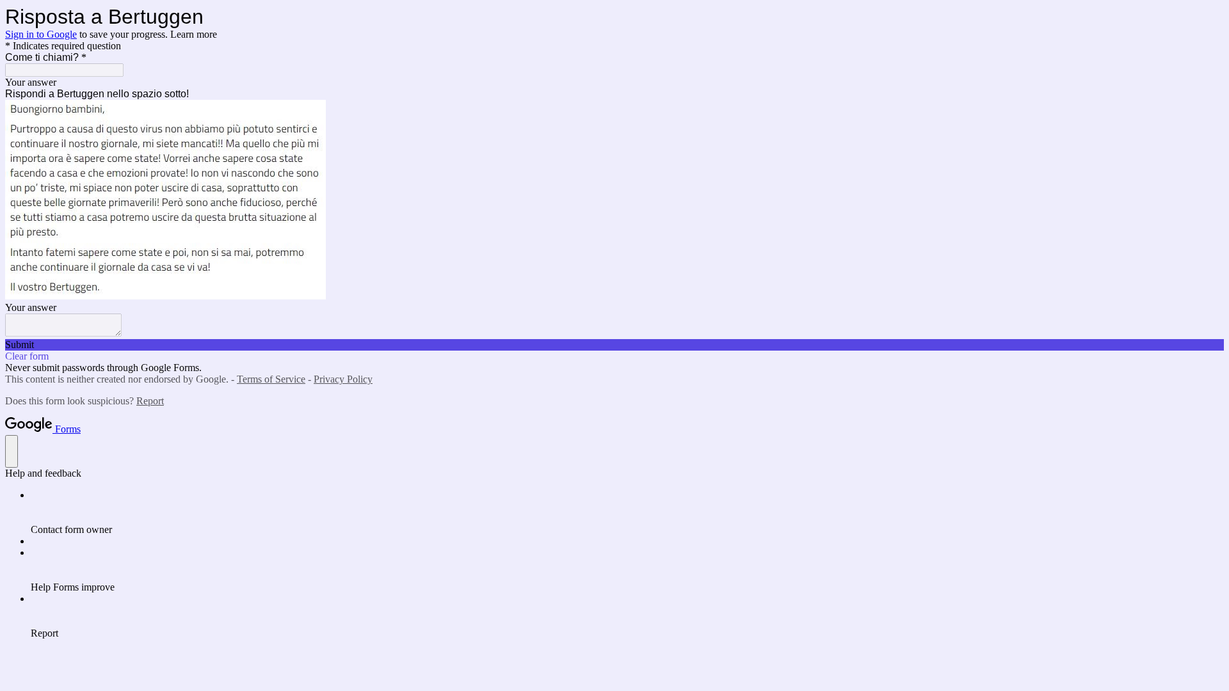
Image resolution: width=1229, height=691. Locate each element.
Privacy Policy (343, 379)
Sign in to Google (41, 34)
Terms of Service (271, 379)
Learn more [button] (193, 34)
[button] (614, 345)
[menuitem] (627, 512)
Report (150, 400)
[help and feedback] (11, 451)
